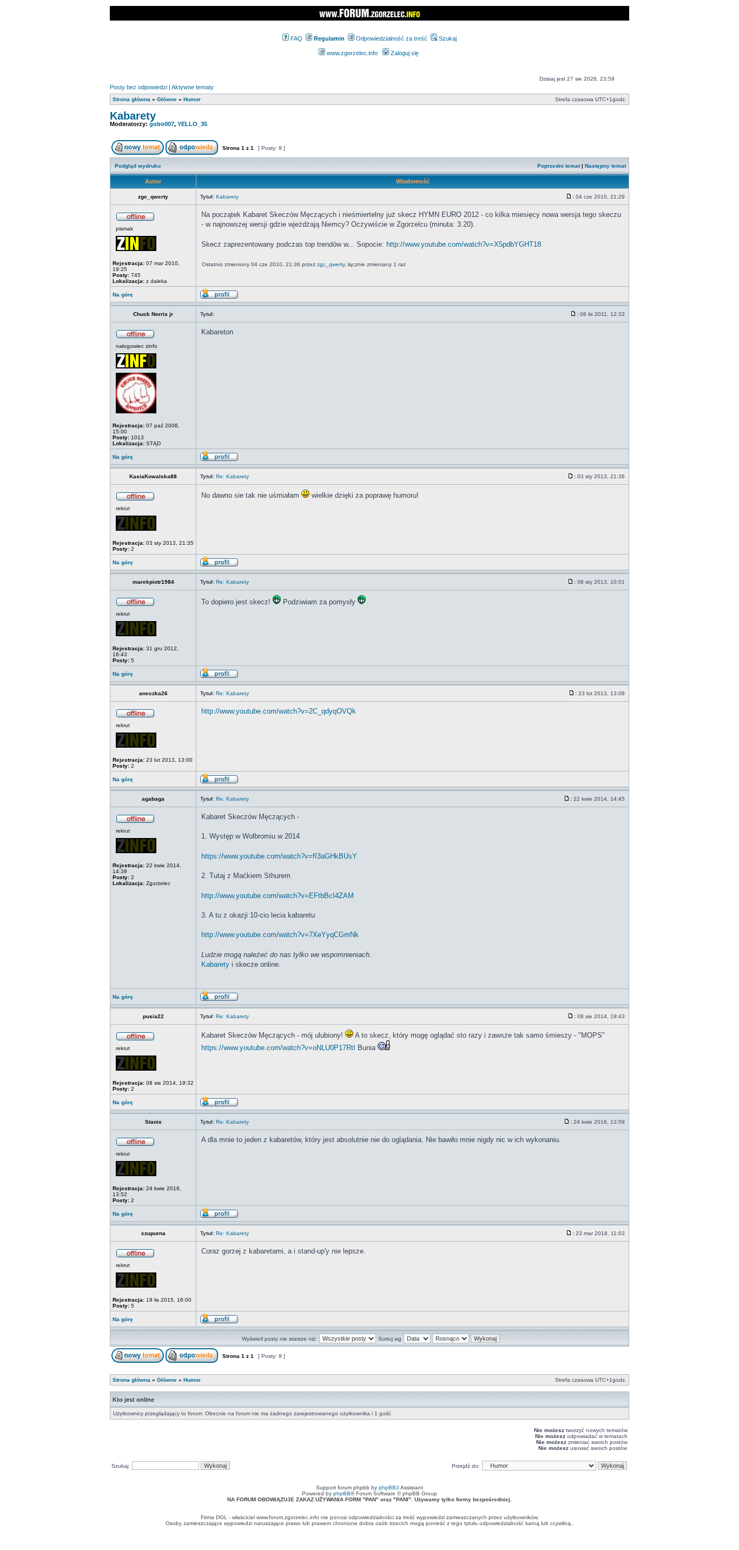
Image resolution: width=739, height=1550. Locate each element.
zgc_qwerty (331, 264)
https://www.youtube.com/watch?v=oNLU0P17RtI (278, 1048)
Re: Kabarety (232, 476)
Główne (167, 99)
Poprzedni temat (558, 166)
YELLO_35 (192, 124)
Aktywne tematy (192, 87)
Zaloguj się (404, 53)
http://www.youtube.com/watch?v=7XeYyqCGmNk (280, 935)
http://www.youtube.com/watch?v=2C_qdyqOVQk (278, 711)
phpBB (342, 1493)
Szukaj (447, 38)
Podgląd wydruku (138, 166)
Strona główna (131, 99)
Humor (192, 99)
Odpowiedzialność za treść (390, 38)
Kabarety (133, 116)
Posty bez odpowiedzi (138, 87)
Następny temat (605, 166)
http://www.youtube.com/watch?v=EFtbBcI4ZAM (277, 896)
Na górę (123, 295)
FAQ (295, 38)
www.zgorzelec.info (351, 53)
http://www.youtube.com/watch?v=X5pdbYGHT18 (463, 244)
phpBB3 (389, 1487)
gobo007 (161, 124)
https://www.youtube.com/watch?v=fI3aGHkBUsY (279, 856)
